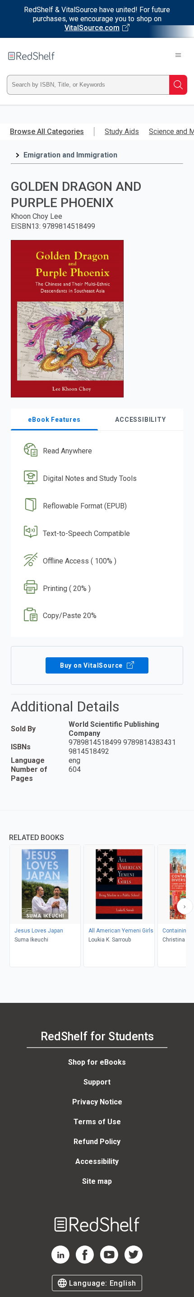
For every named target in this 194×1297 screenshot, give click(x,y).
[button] (96, 451)
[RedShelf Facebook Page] (85, 1261)
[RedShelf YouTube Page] (109, 1261)
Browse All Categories (47, 131)
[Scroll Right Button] (185, 906)
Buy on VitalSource (92, 665)
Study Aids (122, 131)
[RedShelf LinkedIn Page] (60, 1261)
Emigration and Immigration (70, 155)
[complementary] (97, 889)
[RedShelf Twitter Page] (134, 1261)
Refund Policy (97, 1141)
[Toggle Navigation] (178, 55)
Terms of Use (97, 1121)
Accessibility (97, 1161)
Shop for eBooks (97, 1062)
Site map (97, 1181)
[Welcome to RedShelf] (31, 56)
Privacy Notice (97, 1102)
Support (97, 1082)
